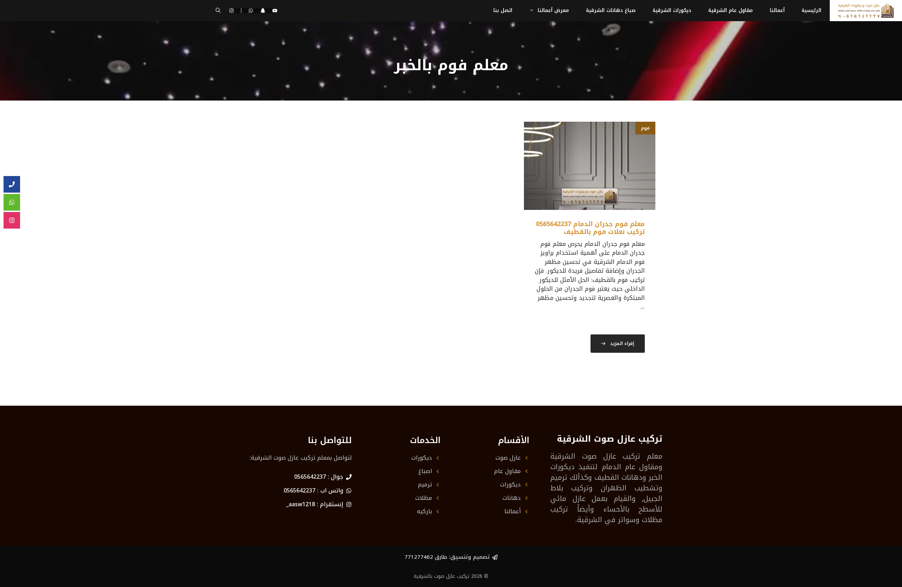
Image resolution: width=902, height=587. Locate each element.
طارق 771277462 (425, 557)
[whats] (12, 202)
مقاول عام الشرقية (730, 10)
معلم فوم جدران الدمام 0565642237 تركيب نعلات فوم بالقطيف (590, 228)
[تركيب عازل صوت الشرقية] (866, 10)
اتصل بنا (502, 10)
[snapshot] (262, 10)
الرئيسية (811, 10)
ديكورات (510, 484)
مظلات (423, 497)
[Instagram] (235, 10)
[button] (218, 10)
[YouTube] (274, 10)
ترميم (425, 484)
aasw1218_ (300, 504)
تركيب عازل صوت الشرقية (595, 456)
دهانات (511, 497)
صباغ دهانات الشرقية (611, 10)
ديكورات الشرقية (672, 10)
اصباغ (425, 471)
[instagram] (12, 220)
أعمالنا (777, 10)
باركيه (424, 511)
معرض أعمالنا (553, 10)
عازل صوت (508, 457)
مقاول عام (507, 471)
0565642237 (310, 476)
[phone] (12, 184)
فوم (645, 127)
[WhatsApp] (250, 10)
